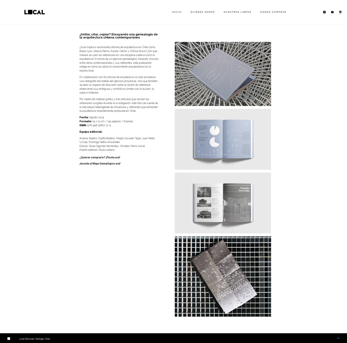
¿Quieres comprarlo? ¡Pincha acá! (100, 157)
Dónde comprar (273, 12)
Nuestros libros (237, 12)
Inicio (177, 12)
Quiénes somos (202, 12)
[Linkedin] (340, 12)
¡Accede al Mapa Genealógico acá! (100, 163)
